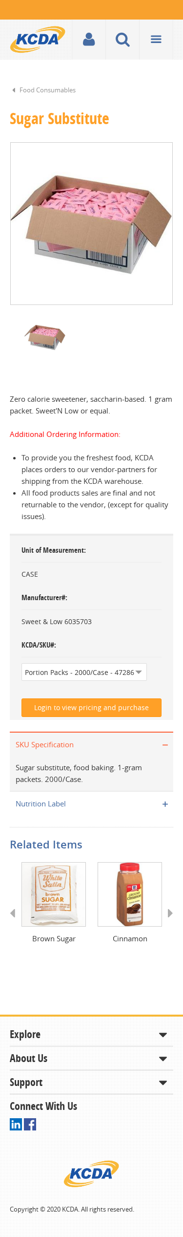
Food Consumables (48, 90)
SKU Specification (45, 744)
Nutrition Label (41, 803)
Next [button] (167, 922)
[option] (91, 223)
